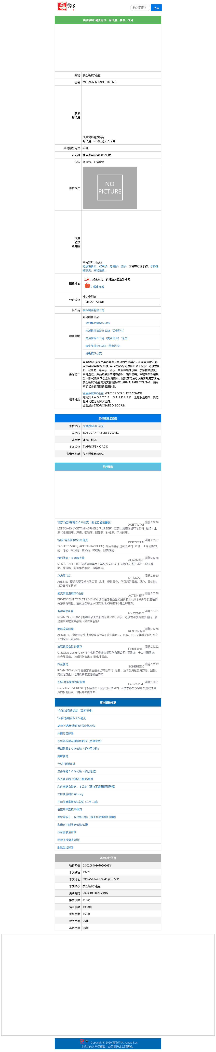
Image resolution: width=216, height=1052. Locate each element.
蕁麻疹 (114, 266)
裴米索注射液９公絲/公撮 (72, 824)
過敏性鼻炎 (89, 266)
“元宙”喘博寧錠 (66, 763)
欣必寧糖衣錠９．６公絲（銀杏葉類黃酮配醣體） (87, 786)
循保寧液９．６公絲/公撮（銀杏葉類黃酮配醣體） (87, 817)
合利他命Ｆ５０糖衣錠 (70, 557)
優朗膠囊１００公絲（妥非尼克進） (79, 748)
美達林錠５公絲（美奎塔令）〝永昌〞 (108, 338)
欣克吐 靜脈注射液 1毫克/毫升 (75, 779)
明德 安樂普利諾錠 (68, 839)
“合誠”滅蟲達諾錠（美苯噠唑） (75, 710)
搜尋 (156, 8)
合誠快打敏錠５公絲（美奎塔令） (106, 330)
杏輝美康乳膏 (65, 611)
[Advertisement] (108, 47)
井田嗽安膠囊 (65, 733)
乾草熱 (103, 266)
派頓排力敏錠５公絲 (98, 323)
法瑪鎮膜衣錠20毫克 (69, 646)
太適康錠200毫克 (93, 426)
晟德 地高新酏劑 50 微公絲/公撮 (76, 725)
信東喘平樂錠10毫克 (69, 809)
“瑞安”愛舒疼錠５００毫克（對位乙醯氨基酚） (85, 522)
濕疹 (123, 266)
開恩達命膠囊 (65, 628)
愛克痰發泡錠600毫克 (70, 593)
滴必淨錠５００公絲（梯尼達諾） (77, 771)
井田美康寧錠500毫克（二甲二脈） (78, 801)
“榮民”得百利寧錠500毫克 (72, 540)
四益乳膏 (62, 664)
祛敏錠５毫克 (94, 353)
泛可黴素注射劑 (66, 832)
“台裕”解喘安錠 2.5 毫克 (71, 718)
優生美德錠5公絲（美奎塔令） (104, 345)
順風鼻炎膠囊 (65, 847)
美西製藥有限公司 (93, 310)
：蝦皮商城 (97, 286)
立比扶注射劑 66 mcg (70, 794)
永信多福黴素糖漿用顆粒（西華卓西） (80, 741)
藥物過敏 (99, 270)
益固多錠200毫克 (93, 393)
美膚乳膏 (62, 756)
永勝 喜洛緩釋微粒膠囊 (71, 682)
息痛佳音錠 (64, 575)
